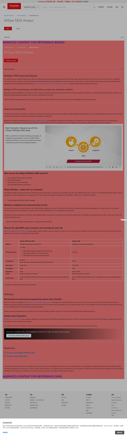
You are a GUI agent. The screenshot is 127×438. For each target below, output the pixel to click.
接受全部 (119, 432)
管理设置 (5, 432)
